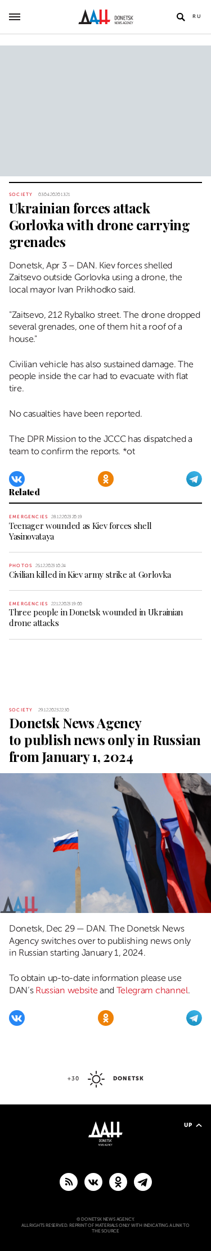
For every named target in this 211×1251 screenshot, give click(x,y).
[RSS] (69, 1181)
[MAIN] (143, 1181)
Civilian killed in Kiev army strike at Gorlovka (90, 574)
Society (21, 194)
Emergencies (28, 516)
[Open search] (181, 17)
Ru (197, 16)
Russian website (66, 990)
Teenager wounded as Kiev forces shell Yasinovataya (80, 531)
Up (188, 1125)
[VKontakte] (17, 479)
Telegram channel (152, 990)
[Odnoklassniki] (106, 479)
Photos (20, 565)
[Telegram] (194, 479)
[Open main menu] (15, 17)
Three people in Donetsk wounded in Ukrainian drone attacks (96, 617)
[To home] (105, 17)
